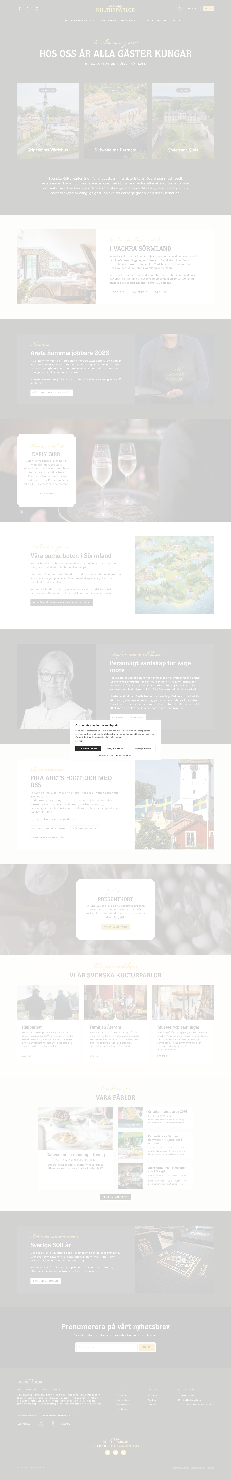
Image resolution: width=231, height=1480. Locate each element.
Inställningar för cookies (142, 748)
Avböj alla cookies (115, 748)
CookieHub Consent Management (120, 755)
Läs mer (79, 740)
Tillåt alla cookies (88, 748)
